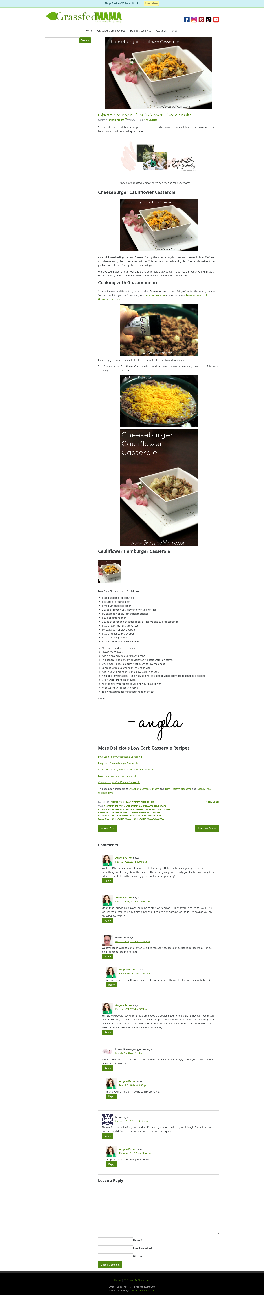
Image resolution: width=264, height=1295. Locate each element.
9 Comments (150, 120)
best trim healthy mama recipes (121, 806)
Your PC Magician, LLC (142, 1290)
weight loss (147, 802)
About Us (161, 30)
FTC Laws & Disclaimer (137, 1280)
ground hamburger (139, 812)
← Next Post (108, 828)
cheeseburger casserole (119, 809)
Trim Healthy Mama (129, 802)
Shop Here (151, 3)
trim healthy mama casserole (148, 818)
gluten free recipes (116, 812)
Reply (108, 880)
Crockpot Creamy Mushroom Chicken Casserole (126, 769)
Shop (175, 30)
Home (88, 30)
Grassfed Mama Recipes (111, 30)
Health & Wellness (140, 30)
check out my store (154, 295)
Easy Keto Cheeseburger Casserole (118, 763)
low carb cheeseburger (122, 815)
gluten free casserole (145, 809)
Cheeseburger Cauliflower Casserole (144, 115)
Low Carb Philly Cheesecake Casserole (120, 756)
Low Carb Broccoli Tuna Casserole (118, 776)
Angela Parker (116, 120)
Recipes (114, 802)
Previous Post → (207, 828)
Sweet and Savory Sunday (144, 788)
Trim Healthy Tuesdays (177, 788)
